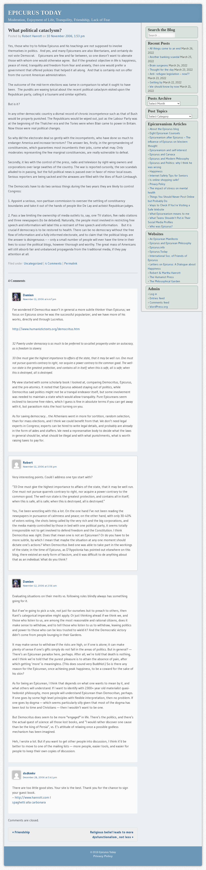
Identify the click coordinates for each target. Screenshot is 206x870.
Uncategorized (33, 263)
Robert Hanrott (32, 36)
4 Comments (53, 263)
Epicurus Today (35, 12)
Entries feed (157, 298)
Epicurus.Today (158, 251)
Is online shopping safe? (164, 180)
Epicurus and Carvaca (162, 154)
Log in (153, 294)
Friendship (21, 832)
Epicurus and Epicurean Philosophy (170, 243)
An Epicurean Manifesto (164, 239)
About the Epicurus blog (164, 129)
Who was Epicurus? (161, 226)
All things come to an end (165, 48)
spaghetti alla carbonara (29, 802)
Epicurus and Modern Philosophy (169, 158)
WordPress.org (159, 306)
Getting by (156, 82)
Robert (28, 462)
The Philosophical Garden (165, 281)
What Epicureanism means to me (169, 213)
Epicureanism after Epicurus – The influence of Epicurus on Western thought (169, 142)
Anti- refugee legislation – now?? (170, 74)
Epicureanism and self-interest (168, 150)
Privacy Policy (157, 184)
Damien (28, 295)
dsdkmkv (29, 773)
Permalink (70, 263)
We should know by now (164, 86)
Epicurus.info (157, 247)
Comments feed (159, 302)
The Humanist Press (162, 277)
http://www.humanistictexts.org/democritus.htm (46, 329)
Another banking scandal (164, 57)
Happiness (156, 171)
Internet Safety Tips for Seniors (169, 175)
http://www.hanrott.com (32, 797)
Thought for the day (162, 69)
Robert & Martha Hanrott (165, 273)
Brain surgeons (159, 65)
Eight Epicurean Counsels (165, 133)
